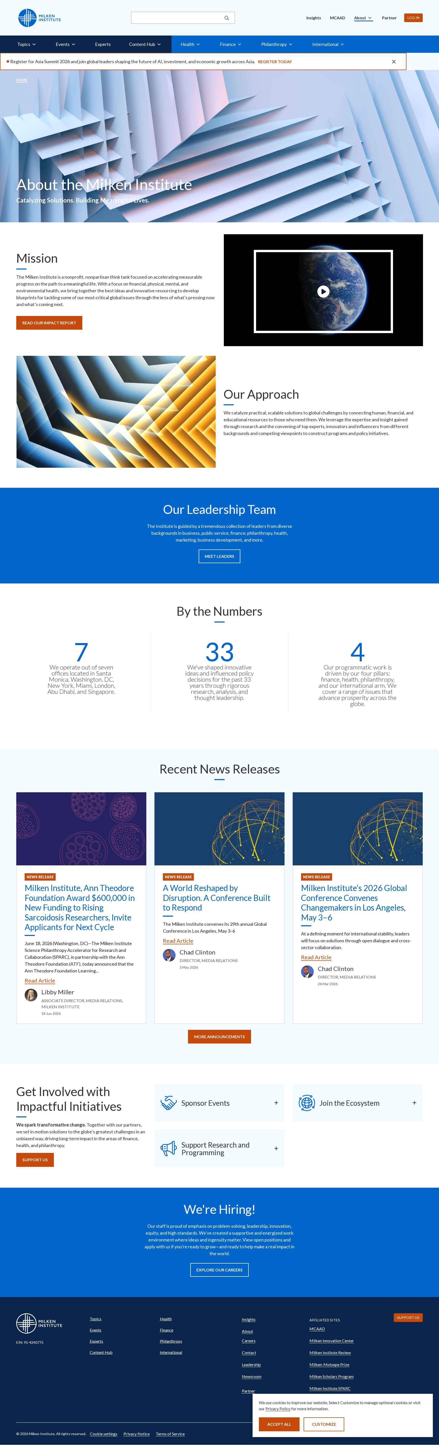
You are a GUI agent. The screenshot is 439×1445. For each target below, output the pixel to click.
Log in (413, 17)
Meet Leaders (219, 556)
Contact (249, 1352)
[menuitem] (314, 17)
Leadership (251, 1364)
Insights (313, 17)
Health (166, 1318)
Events (95, 1330)
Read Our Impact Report (49, 322)
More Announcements (219, 1036)
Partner (389, 17)
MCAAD (337, 17)
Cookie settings (103, 1433)
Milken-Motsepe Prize (329, 1364)
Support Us (35, 1159)
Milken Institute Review (330, 1352)
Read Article (40, 980)
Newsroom (251, 1376)
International (171, 1352)
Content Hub (101, 1352)
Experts (103, 44)
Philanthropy (171, 1341)
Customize (324, 1424)
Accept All (279, 1424)
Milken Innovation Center (331, 1340)
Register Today (275, 61)
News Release (40, 877)
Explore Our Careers (219, 1269)
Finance (166, 1330)
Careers (249, 1340)
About (247, 1331)
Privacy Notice (136, 1433)
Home (21, 80)
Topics (95, 1318)
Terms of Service (170, 1433)
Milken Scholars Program (331, 1376)
